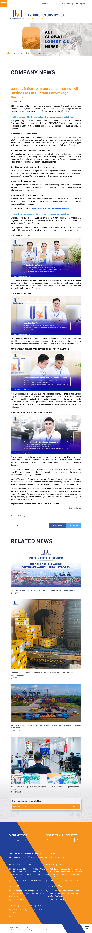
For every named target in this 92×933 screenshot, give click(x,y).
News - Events (26, 53)
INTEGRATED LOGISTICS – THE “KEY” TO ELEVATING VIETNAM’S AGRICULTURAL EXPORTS (43, 590)
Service (45, 4)
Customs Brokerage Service (21, 516)
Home (13, 53)
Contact (55, 4)
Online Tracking (67, 4)
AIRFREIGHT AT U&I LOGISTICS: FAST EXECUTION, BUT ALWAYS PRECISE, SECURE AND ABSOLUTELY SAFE (42, 674)
